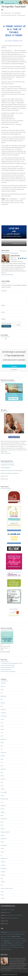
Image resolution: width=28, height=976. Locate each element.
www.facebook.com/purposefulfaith (14, 470)
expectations (4, 739)
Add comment (22, 15)
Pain (18, 943)
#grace (4, 932)
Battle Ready (3, 696)
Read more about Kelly (7, 274)
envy (2, 732)
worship (2, 898)
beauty (13, 932)
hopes (11, 940)
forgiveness (3, 752)
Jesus (2, 785)
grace (2, 765)
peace (2, 815)
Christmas (3, 709)
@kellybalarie (7, 467)
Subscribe (14, 366)
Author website (14, 253)
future (20, 938)
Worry (2, 895)
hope (15, 15)
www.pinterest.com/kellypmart (12, 473)
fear (2, 749)
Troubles (3, 881)
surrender (3, 865)
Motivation (3, 805)
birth (2, 699)
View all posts (23, 251)
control (2, 719)
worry (9, 949)
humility (15, 940)
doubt (2, 726)
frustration (16, 938)
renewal (9, 947)
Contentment (8, 15)
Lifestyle (2, 789)
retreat (2, 842)
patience (22, 942)
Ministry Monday (4, 798)
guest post (3, 769)
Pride (2, 825)
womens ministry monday (7, 888)
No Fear (2, 808)
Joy (3, 943)
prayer (2, 822)
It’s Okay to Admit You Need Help (8, 671)
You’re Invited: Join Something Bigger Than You (11, 663)
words (2, 891)
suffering (3, 861)
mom (2, 802)
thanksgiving (3, 868)
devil (2, 722)
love (10, 943)
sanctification (4, 845)
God (2, 762)
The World (3, 871)
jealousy (20, 940)
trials (2, 878)
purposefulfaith (16, 13)
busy (2, 706)
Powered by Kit (14, 369)
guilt (2, 772)
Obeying (2, 812)
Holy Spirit (3, 779)
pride (16, 945)
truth (2, 885)
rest (13, 947)
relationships (4, 838)
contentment (4, 934)
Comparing (3, 712)
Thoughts (3, 875)
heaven (2, 775)
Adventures (3, 683)
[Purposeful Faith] (14, 2)
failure (2, 742)
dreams (2, 729)
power (8, 945)
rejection (3, 835)
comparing (24, 932)
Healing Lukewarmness (6, 669)
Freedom (3, 755)
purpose (3, 828)
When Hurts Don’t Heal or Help (7, 667)
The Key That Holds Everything (7, 665)
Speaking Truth (4, 858)
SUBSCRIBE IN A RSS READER (7, 464)
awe (4, 15)
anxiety (9, 932)
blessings (3, 702)
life (6, 943)
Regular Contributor (5, 832)
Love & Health (4, 792)
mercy (2, 795)
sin (1, 855)
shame (2, 851)
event (2, 736)
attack (2, 689)
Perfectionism (4, 818)
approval (3, 686)
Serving (2, 848)
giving (2, 759)
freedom (10, 938)
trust (2, 949)
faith (12, 15)
